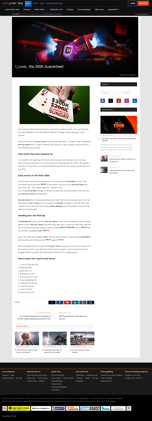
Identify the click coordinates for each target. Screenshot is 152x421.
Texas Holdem (68, 378)
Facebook (79, 378)
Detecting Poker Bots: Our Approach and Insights (121, 172)
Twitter (87, 378)
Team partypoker (84, 9)
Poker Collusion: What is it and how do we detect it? (122, 160)
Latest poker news (12, 9)
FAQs (12, 375)
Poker (28, 3)
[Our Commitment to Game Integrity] (82, 339)
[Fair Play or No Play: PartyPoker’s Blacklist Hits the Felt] (118, 125)
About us (5, 375)
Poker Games (56, 378)
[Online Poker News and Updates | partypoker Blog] (13, 3)
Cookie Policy (83, 398)
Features (27, 9)
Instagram (79, 381)
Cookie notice (32, 381)
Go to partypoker (141, 14)
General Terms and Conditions (112, 375)
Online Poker (39, 9)
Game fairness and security (37, 375)
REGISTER (143, 3)
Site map (19, 378)
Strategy (69, 9)
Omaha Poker (56, 384)
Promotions (55, 390)
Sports (42, 3)
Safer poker (31, 378)
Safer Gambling (106, 378)
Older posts (99, 9)
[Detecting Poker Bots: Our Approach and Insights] (55, 339)
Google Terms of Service (134, 378)
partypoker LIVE (56, 9)
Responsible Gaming (54, 3)
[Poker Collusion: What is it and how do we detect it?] (27, 339)
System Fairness (106, 381)
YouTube (95, 378)
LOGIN (132, 3)
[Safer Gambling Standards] (128, 410)
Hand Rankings (56, 381)
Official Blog (80, 375)
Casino (35, 3)
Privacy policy (42, 378)
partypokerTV (113, 9)
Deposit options (8, 378)
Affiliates (42, 381)
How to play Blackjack (59, 387)
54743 (113, 401)
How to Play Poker (57, 375)
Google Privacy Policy (132, 375)
